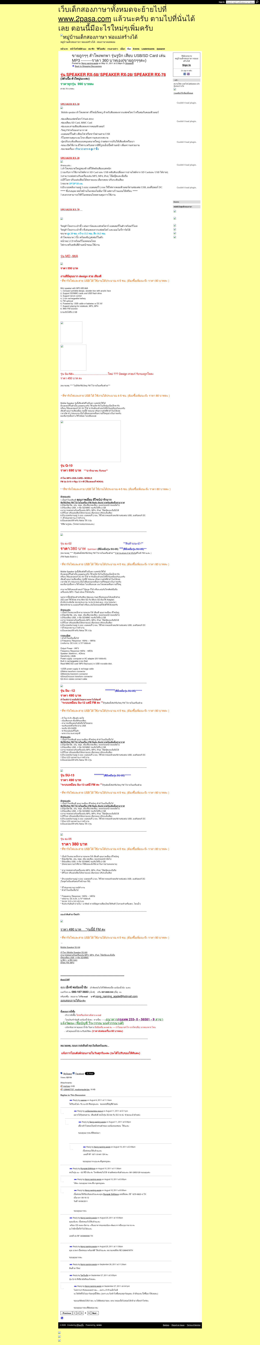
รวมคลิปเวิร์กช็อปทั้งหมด (183, 93)
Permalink (71, 1100)
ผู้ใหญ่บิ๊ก (80, 1325)
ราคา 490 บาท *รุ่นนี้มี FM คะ (82, 929)
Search (257, 2)
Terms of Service (193, 1325)
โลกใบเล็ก (84, 1275)
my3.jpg (66, 1086)
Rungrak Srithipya (87, 1168)
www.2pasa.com (84, 18)
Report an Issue (178, 1325)
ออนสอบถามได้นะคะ (73, 1000)
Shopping (129, 63)
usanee (83, 1100)
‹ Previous (66, 1313)
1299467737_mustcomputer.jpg (76, 1089)
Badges (166, 1325)
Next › (95, 1313)
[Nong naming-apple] (65, 62)
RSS (62, 1318)
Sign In (221, 2)
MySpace (67, 1073)
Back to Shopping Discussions (88, 66)
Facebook (80, 1073)
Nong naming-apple (89, 63)
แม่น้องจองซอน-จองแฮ (94, 1111)
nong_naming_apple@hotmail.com (116, 996)
